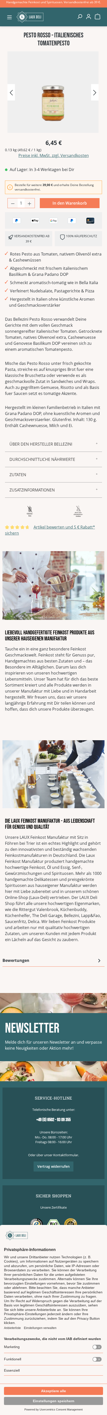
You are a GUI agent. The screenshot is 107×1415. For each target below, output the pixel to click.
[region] (53, 92)
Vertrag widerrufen (53, 1166)
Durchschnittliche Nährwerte (42, 459)
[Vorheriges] (11, 92)
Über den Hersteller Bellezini (40, 444)
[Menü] (9, 17)
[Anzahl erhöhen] (29, 203)
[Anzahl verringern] (12, 203)
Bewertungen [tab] (15, 960)
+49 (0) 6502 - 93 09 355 (53, 1119)
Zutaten (17, 474)
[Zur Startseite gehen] (44, 17)
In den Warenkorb (70, 203)
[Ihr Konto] (88, 16)
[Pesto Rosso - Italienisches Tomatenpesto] (53, 92)
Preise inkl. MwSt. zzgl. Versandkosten (53, 155)
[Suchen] (79, 16)
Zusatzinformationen (32, 490)
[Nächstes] (95, 92)
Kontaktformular (65, 1155)
